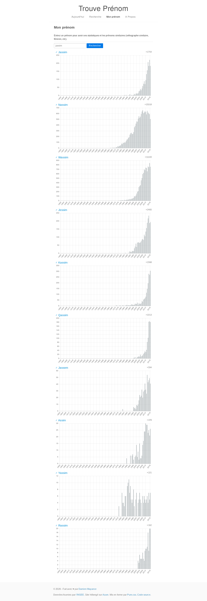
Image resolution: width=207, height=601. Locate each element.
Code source (143, 595)
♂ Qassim (61, 315)
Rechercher (95, 45)
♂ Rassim (61, 525)
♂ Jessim (61, 209)
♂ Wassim (61, 157)
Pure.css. (132, 595)
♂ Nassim (61, 104)
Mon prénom (113, 16)
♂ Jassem (61, 367)
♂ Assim (60, 420)
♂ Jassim (61, 52)
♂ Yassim (61, 472)
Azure (106, 595)
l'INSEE (80, 595)
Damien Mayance (87, 589)
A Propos (130, 16)
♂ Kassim (61, 262)
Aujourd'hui (78, 16)
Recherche (95, 16)
